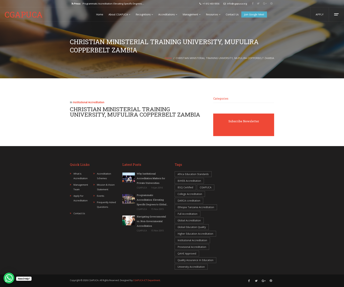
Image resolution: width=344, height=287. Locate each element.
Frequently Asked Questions (106, 204)
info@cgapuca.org (237, 3)
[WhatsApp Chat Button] (9, 278)
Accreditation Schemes (104, 176)
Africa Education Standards (193, 174)
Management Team (80, 187)
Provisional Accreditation (192, 247)
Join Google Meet (254, 14)
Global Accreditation (189, 220)
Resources (212, 14)
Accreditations (167, 14)
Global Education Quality (192, 227)
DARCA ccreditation (189, 200)
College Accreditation (190, 194)
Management (191, 14)
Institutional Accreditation (88, 102)
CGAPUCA (23, 14)
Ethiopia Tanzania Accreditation (196, 207)
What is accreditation (80, 176)
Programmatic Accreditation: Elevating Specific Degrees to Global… (152, 199)
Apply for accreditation (80, 198)
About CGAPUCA (119, 14)
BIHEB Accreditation (189, 180)
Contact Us (232, 14)
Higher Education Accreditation (195, 233)
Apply (319, 14)
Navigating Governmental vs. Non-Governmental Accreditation (116, 3)
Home (99, 14)
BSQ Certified (185, 187)
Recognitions (143, 14)
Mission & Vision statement (106, 187)
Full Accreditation (187, 213)
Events (100, 195)
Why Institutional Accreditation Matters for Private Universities (151, 178)
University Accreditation (191, 266)
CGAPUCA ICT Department (146, 280)
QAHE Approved (187, 253)
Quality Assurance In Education (195, 260)
